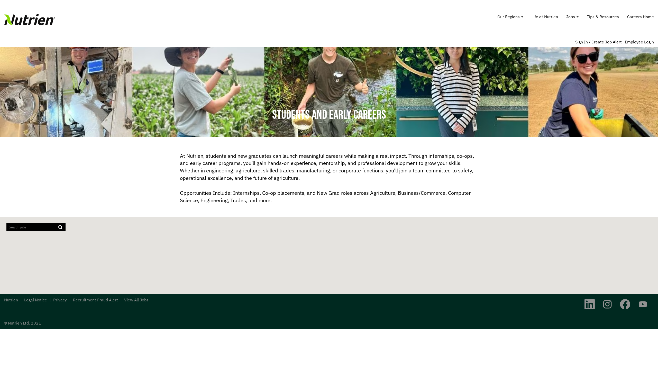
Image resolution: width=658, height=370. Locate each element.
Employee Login (639, 42)
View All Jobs (136, 299)
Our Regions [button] (509, 16)
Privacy (60, 299)
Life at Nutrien (545, 16)
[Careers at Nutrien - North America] (30, 19)
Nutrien (11, 299)
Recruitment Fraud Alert (95, 299)
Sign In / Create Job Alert (598, 42)
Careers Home (640, 16)
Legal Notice (35, 299)
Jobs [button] (571, 16)
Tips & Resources (603, 16)
